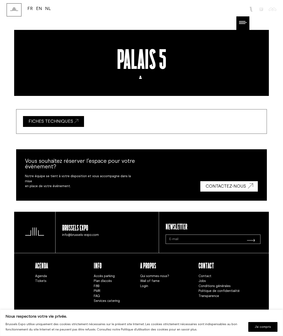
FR (30, 8)
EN (39, 8)
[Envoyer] (251, 239)
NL (48, 8)
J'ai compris (263, 327)
